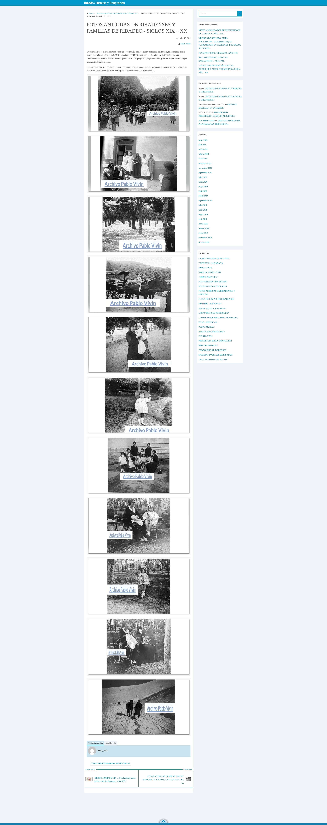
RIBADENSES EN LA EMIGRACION (215, 341)
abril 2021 (203, 145)
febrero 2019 (204, 228)
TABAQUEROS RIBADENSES (212, 350)
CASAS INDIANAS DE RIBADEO (214, 258)
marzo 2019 (203, 224)
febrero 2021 (204, 154)
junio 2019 (203, 210)
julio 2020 (203, 177)
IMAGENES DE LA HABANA (212, 308)
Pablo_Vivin (185, 44)
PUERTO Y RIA (206, 336)
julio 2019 (203, 205)
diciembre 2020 (205, 163)
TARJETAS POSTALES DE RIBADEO (215, 355)
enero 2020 (203, 196)
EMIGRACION (205, 268)
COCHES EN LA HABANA (211, 263)
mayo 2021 (203, 140)
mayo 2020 (203, 186)
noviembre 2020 (205, 168)
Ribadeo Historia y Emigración (104, 2)
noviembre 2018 (205, 238)
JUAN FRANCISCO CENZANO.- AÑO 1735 (218, 53)
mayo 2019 (203, 214)
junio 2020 (203, 182)
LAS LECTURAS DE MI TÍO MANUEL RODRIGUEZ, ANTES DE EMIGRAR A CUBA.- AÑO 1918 (220, 69)
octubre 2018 (204, 242)
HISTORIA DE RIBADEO (210, 304)
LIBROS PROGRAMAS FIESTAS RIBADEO (218, 317)
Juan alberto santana (207, 120)
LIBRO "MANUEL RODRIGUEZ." (214, 313)
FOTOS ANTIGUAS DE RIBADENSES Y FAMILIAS (111, 763)
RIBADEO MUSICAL (208, 345)
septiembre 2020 (205, 172)
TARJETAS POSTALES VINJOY (213, 359)
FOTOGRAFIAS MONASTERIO (213, 282)
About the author (95, 743)
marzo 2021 (203, 149)
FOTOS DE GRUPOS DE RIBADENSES (216, 299)
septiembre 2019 (205, 200)
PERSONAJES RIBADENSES (212, 331)
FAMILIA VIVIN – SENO (210, 272)
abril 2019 (203, 219)
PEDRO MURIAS (206, 327)
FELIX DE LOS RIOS (208, 277)
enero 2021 (203, 159)
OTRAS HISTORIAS (208, 322)
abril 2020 (203, 191)
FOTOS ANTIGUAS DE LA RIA (213, 286)
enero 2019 (203, 233)
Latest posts (111, 743)
